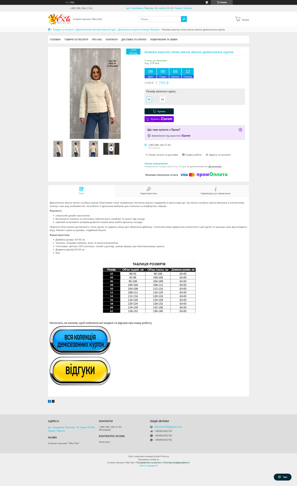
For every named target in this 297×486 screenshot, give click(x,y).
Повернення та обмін (163, 39)
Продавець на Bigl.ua (148, 459)
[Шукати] (184, 19)
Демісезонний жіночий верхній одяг (96, 29)
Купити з (155, 119)
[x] (53, 401)
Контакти (112, 39)
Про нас (97, 39)
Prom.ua (165, 456)
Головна (55, 39)
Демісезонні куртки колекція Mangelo (139, 29)
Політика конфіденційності (176, 462)
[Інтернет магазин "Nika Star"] (59, 19)
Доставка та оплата (133, 39)
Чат (285, 477)
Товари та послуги (63, 29)
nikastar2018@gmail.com (168, 427)
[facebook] (49, 401)
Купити (161, 111)
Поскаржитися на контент (149, 462)
